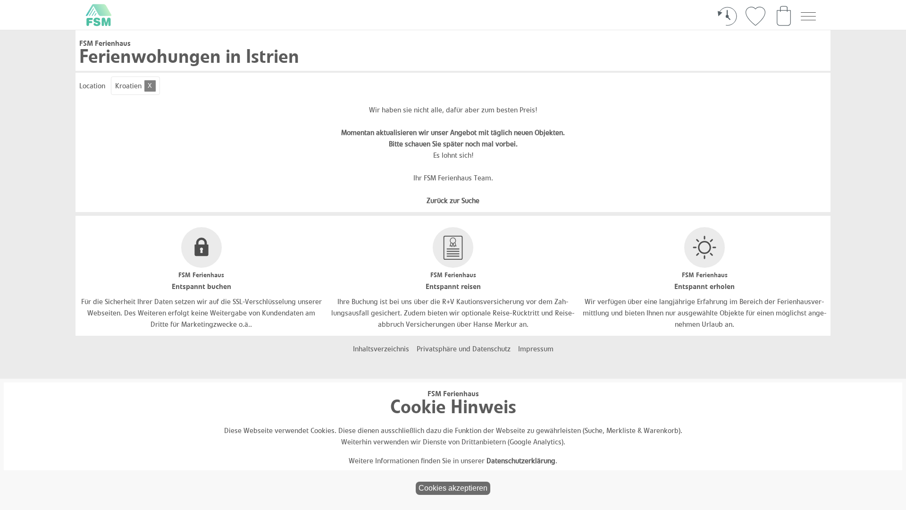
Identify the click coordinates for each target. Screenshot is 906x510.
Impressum (536, 348)
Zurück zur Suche (453, 200)
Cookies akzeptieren (453, 488)
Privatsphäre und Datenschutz (464, 348)
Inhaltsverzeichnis (381, 348)
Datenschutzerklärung (521, 460)
